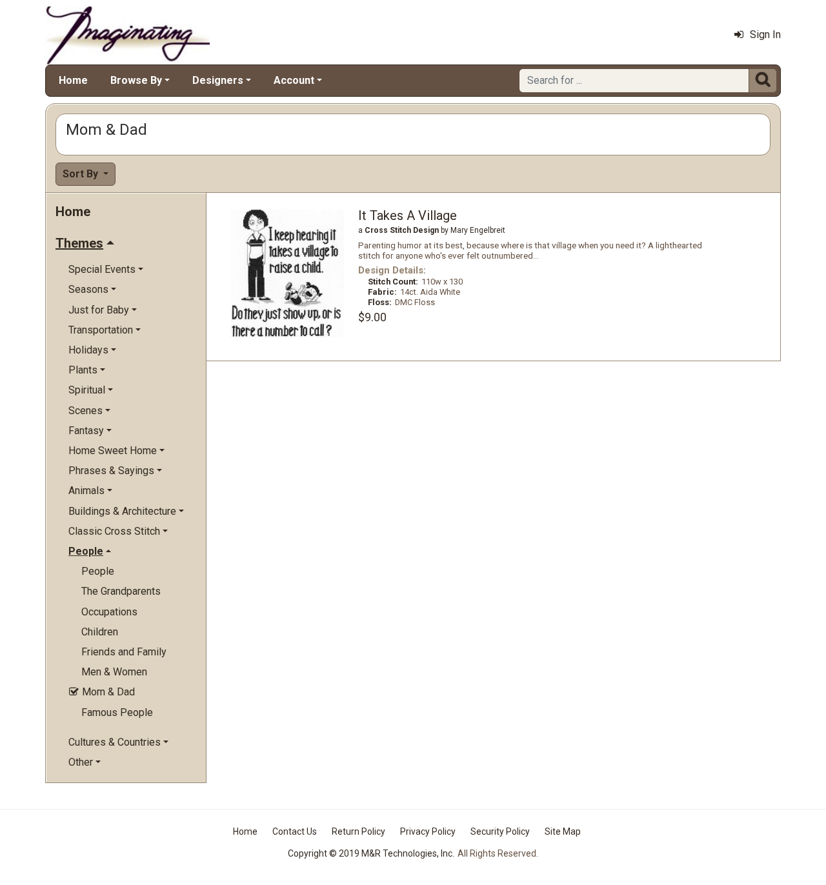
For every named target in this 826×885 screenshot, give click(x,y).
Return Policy (358, 831)
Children (99, 632)
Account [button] (294, 80)
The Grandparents (121, 591)
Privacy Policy (428, 831)
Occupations (109, 612)
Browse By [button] (136, 80)
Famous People (117, 712)
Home (73, 80)
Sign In (765, 34)
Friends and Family (123, 652)
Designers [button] (217, 80)
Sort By (82, 174)
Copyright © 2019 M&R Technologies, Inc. (371, 853)
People (97, 571)
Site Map (563, 831)
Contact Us (294, 831)
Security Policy (500, 831)
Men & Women (114, 672)
